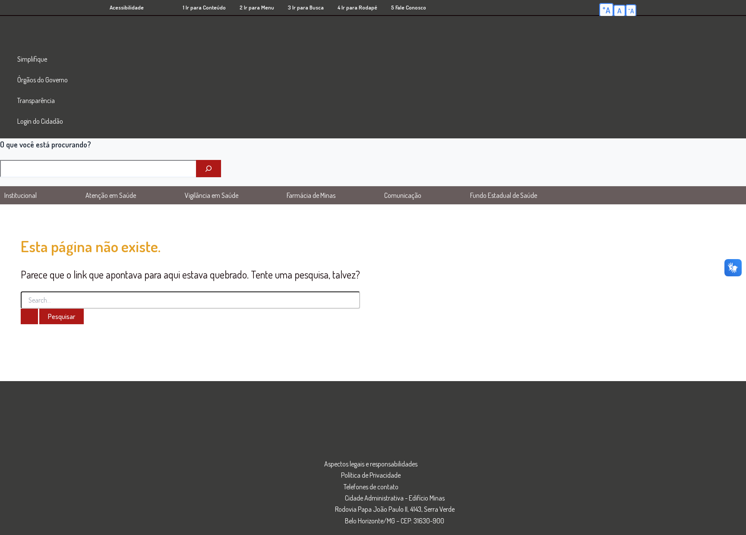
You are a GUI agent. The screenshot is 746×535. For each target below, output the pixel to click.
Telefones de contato (371, 486)
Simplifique (32, 59)
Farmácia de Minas (311, 195)
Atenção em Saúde (110, 195)
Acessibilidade (127, 7)
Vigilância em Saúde (211, 195)
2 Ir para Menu (257, 7)
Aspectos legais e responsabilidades (370, 464)
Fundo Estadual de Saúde (503, 195)
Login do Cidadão (40, 121)
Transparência (36, 100)
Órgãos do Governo (42, 79)
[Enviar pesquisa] (29, 316)
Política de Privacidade (371, 475)
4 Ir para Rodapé (357, 7)
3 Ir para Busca (306, 7)
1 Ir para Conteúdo (204, 7)
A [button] (606, 9)
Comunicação (402, 195)
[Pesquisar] (208, 168)
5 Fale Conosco (408, 7)
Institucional (20, 195)
